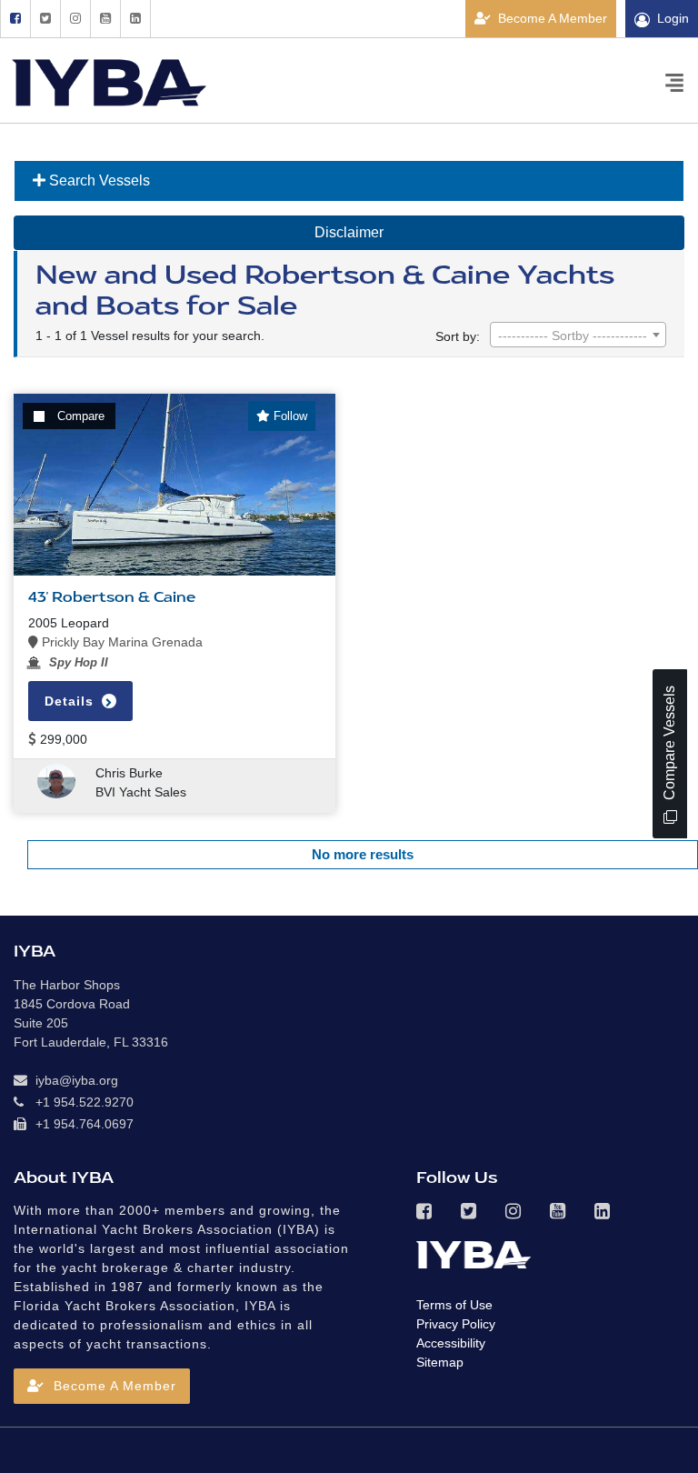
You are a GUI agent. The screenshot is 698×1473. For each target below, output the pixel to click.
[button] (102, 1386)
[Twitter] (45, 18)
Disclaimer (349, 232)
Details (71, 701)
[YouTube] (105, 18)
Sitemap (440, 1362)
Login (673, 18)
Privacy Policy (455, 1324)
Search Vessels (97, 180)
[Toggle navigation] (674, 81)
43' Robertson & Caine (111, 597)
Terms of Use (454, 1305)
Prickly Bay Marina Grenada (120, 642)
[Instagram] (75, 18)
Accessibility (450, 1343)
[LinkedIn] (135, 18)
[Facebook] (15, 18)
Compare (81, 416)
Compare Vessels (669, 745)
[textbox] (578, 335)
